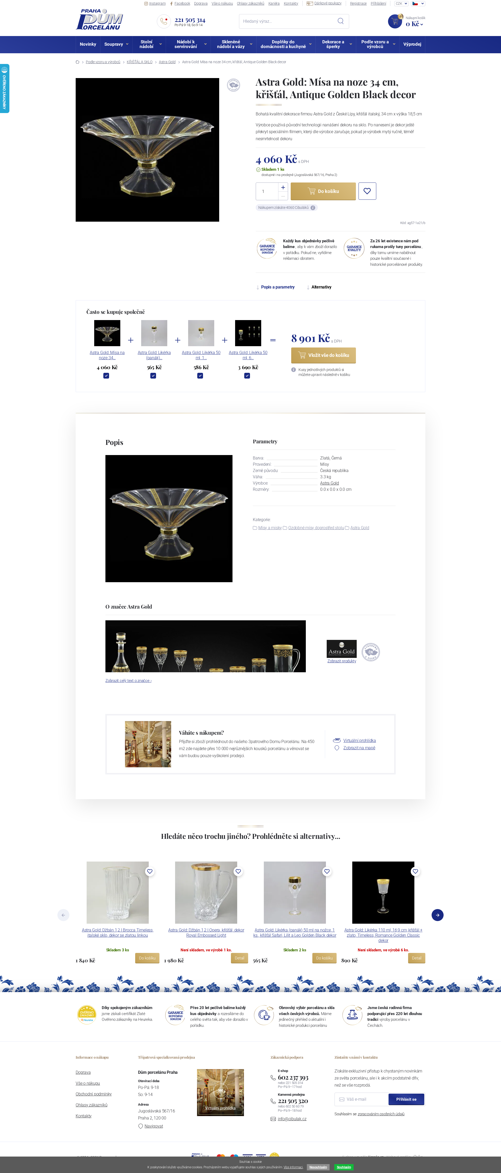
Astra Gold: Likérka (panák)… (154, 355)
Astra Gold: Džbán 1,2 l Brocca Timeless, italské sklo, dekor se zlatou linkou (117, 933)
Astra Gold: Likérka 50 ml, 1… (201, 355)
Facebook (182, 3)
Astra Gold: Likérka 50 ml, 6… (248, 355)
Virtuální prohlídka (359, 740)
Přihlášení (378, 3)
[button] (367, 191)
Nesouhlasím (318, 1167)
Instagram (157, 3)
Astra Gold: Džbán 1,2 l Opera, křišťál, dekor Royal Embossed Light (206, 933)
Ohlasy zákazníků (250, 3)
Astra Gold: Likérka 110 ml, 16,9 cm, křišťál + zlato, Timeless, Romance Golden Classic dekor (383, 935)
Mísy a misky (270, 527)
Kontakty (291, 3)
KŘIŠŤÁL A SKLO (139, 62)
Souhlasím (344, 1167)
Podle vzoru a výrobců (103, 62)
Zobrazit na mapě (359, 747)
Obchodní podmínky (94, 1094)
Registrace (358, 3)
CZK (399, 3)
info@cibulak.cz (292, 1118)
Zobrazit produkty (341, 661)
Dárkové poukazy (328, 3)
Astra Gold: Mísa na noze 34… (107, 355)
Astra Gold (167, 62)
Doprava (200, 3)
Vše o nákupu (222, 3)
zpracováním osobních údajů (381, 1114)
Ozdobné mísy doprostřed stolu (316, 527)
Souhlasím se (369, 1114)
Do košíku (147, 958)
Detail (239, 958)
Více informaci (293, 1167)
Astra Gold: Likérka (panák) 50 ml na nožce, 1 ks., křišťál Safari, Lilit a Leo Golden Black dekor (294, 933)
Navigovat (154, 1126)
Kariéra (274, 3)
